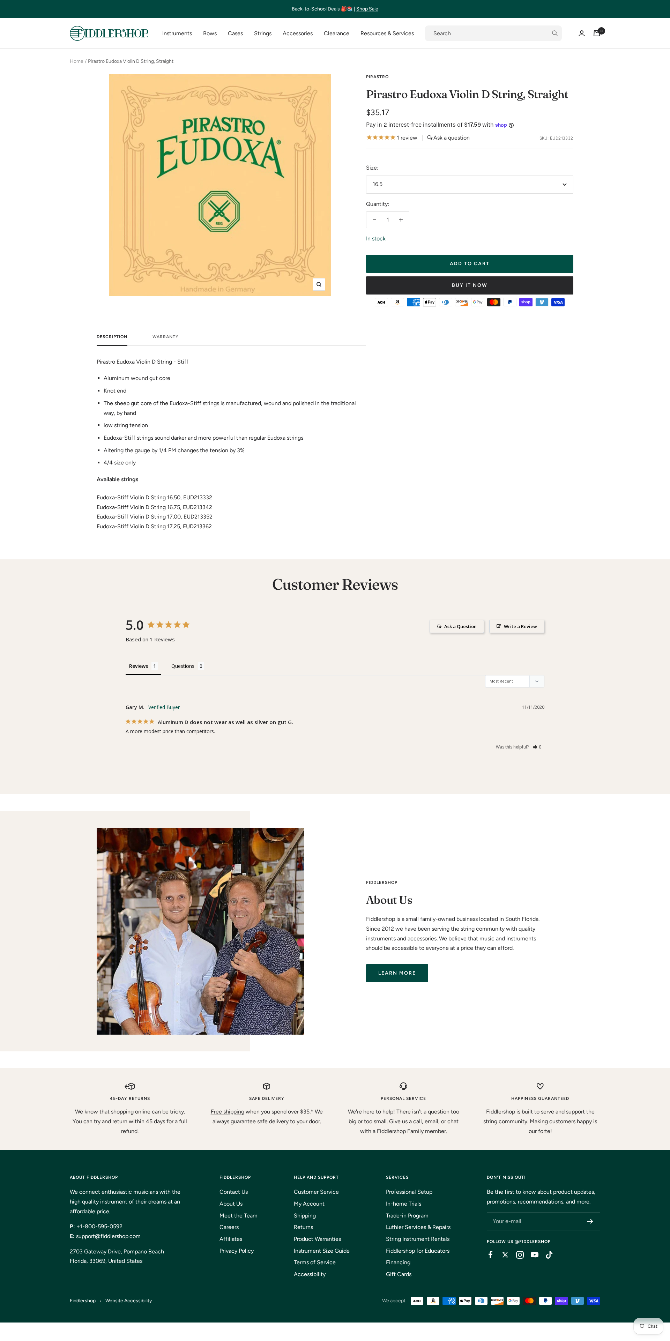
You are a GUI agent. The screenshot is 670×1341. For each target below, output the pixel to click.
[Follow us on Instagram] (516, 1255)
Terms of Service (315, 1262)
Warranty (165, 336)
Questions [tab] (182, 666)
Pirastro (377, 76)
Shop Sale (367, 9)
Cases (235, 33)
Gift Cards (398, 1274)
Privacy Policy (236, 1250)
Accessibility (310, 1274)
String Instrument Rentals (417, 1239)
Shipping (305, 1215)
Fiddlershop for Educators (417, 1250)
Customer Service (316, 1192)
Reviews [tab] (138, 666)
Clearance (336, 33)
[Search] (493, 33)
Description (112, 336)
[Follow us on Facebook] (487, 1255)
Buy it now (469, 285)
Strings (262, 33)
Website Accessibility (128, 1301)
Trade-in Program (407, 1215)
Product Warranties (317, 1239)
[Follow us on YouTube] (531, 1255)
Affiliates (230, 1239)
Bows (210, 33)
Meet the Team (238, 1215)
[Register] (590, 1221)
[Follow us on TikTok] (545, 1255)
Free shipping (227, 1111)
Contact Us (233, 1192)
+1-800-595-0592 (99, 1226)
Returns (303, 1227)
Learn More (397, 973)
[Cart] (596, 33)
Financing (398, 1262)
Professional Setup (409, 1192)
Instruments (177, 33)
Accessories (298, 33)
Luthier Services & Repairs (418, 1227)
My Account (309, 1203)
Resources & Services (387, 33)
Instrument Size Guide (322, 1250)
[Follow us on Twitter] (501, 1255)
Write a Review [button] (520, 626)
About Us (231, 1203)
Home (76, 61)
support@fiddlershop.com (108, 1236)
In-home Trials (403, 1203)
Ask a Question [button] (460, 626)
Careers (229, 1227)
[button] (537, 747)
